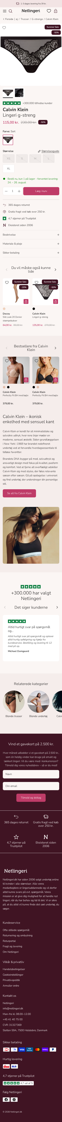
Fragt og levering (12, 946)
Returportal (9, 941)
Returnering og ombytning (18, 935)
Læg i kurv (41, 191)
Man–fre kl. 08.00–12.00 (17, 1014)
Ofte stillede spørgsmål (16, 930)
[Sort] (33, 308)
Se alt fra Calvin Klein (19, 493)
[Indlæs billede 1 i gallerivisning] (31, 55)
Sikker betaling (11, 252)
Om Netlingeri (11, 952)
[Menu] (5, 11)
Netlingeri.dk (16, 1111)
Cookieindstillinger (13, 974)
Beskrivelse (9, 234)
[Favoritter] (49, 11)
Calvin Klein (52, 19)
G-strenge (37, 19)
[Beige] (4, 387)
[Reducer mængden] (6, 191)
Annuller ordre (11, 985)
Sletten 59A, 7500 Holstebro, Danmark (25, 1030)
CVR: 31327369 (12, 1025)
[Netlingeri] (30, 11)
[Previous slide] (5, 607)
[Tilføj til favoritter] (4, 28)
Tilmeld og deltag (31, 797)
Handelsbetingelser (14, 969)
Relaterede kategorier (31, 684)
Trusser (24, 19)
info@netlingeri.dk (13, 1008)
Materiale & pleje (12, 243)
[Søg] (12, 11)
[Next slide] (57, 607)
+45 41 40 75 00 (13, 1019)
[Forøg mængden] (19, 191)
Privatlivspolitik (11, 980)
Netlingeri (8, 1003)
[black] (8, 140)
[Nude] (4, 308)
